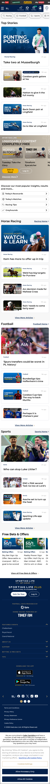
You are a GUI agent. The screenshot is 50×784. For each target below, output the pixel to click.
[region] (25, 765)
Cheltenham (7, 628)
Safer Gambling (29, 735)
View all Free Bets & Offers (24, 573)
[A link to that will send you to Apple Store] (25, 673)
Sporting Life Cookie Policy (30, 758)
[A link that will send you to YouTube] (36, 696)
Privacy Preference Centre (13, 719)
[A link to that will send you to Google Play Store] (25, 682)
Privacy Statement (10, 715)
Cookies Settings (25, 764)
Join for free (19, 594)
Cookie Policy (8, 723)
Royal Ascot (7, 632)
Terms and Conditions (11, 708)
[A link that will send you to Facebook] (19, 696)
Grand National (8, 636)
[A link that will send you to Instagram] (23, 696)
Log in (34, 594)
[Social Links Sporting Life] (21, 701)
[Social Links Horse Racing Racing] (25, 701)
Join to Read (10, 171)
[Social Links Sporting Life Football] (28, 701)
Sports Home (41, 431)
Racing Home (40, 221)
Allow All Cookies (24, 779)
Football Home (40, 324)
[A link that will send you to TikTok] (32, 696)
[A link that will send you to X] (27, 696)
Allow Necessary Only (25, 771)
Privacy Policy (9, 712)
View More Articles (24, 317)
